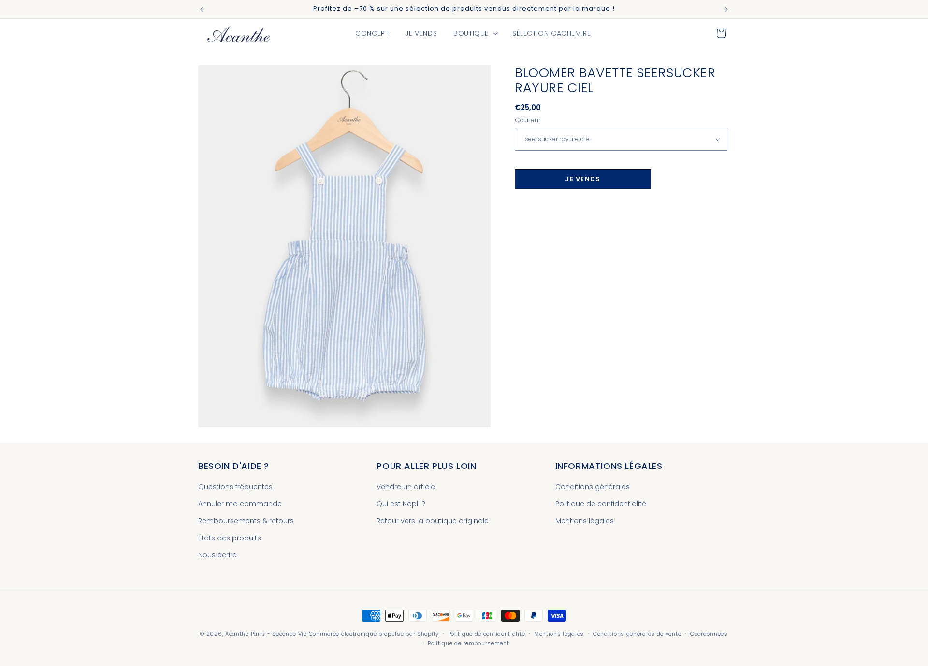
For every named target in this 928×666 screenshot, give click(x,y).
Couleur (528, 120)
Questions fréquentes (235, 487)
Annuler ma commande (240, 504)
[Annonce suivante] (726, 9)
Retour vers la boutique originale (433, 521)
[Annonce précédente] (201, 9)
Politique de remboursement (468, 643)
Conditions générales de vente (637, 634)
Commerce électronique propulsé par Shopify (374, 634)
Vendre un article (406, 487)
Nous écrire (217, 555)
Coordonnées (709, 634)
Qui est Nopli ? (401, 504)
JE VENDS (582, 179)
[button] (475, 33)
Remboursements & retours (246, 521)
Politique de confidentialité (600, 504)
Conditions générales (592, 487)
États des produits (229, 538)
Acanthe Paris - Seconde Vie (266, 634)
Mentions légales (584, 521)
